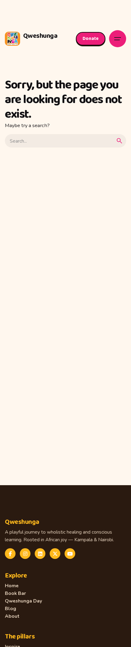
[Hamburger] (117, 38)
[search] (119, 141)
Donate (91, 38)
